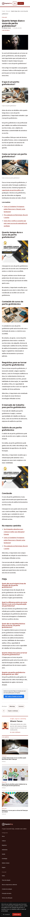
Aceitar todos (17, 914)
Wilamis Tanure (7, 28)
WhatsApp (12, 706)
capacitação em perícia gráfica (11, 190)
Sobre (3, 875)
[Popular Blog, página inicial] (7, 3)
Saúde (3, 854)
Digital (3, 867)
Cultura (4, 840)
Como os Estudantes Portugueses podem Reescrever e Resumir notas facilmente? (14, 209)
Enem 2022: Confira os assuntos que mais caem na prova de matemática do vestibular (15, 223)
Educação (8, 11)
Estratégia (4, 858)
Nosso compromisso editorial (9, 884)
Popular (3, 11)
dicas (3, 836)
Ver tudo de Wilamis (15, 732)
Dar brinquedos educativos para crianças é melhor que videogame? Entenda (14, 531)
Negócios (4, 845)
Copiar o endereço (13, 710)
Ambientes (4, 849)
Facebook (21, 706)
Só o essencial (6, 914)
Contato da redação (7, 889)
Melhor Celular (5, 863)
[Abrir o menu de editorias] (15, 3)
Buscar (21, 3)
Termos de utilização (7, 898)
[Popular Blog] (7, 824)
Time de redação (6, 880)
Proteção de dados (6, 893)
